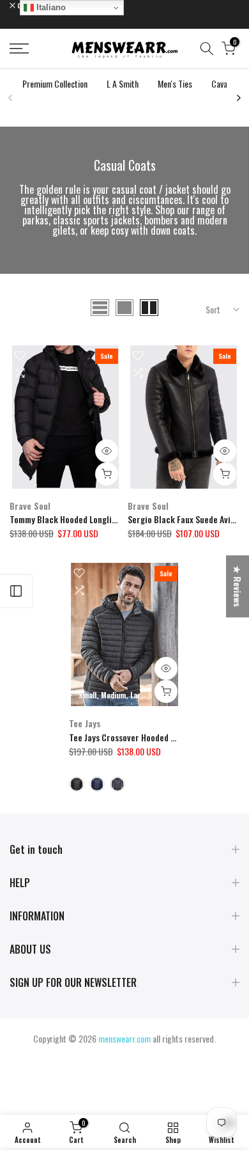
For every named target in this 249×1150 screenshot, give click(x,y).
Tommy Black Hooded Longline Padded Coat (90, 519)
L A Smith (123, 83)
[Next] (238, 97)
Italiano (50, 7)
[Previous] (11, 97)
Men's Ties (175, 83)
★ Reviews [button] (238, 586)
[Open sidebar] (16, 591)
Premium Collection (54, 83)
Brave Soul (30, 505)
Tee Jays (85, 723)
